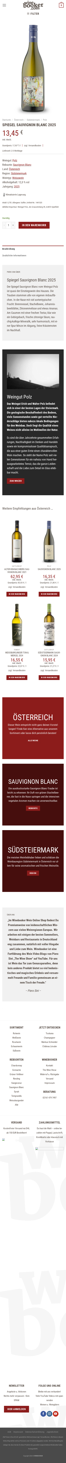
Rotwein (16, 1033)
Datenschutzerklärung (34, 1432)
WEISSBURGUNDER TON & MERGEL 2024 (17, 654)
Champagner (49, 1037)
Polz (45, 119)
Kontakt (49, 1065)
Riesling (16, 1078)
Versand (49, 1078)
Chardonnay (16, 1065)
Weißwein (16, 1037)
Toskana (49, 1033)
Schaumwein (16, 1046)
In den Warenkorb (34, 225)
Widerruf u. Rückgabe (49, 1074)
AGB (9, 1432)
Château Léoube (49, 1046)
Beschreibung (8, 249)
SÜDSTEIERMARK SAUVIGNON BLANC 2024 (49, 654)
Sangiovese (16, 1083)
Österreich (18, 119)
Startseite (6, 119)
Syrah (16, 1091)
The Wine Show (49, 1070)
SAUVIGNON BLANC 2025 (49, 569)
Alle (16, 1104)
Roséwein (16, 1042)
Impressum (50, 1083)
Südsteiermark (33, 119)
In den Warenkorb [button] (17, 594)
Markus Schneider (49, 1042)
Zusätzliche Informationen (14, 255)
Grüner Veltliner (16, 1074)
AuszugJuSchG (32, 1449)
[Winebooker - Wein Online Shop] (33, 5)
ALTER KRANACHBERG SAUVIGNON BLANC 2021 (17, 571)
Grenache (16, 1070)
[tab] (33, 249)
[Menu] (4, 5)
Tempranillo (16, 1096)
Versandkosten (34, 145)
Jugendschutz (52, 1432)
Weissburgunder (16, 1100)
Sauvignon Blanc (16, 1087)
